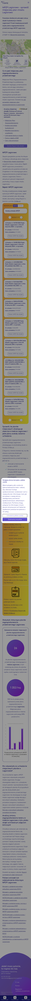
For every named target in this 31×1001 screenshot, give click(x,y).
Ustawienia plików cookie (15, 515)
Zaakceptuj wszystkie (15, 519)
